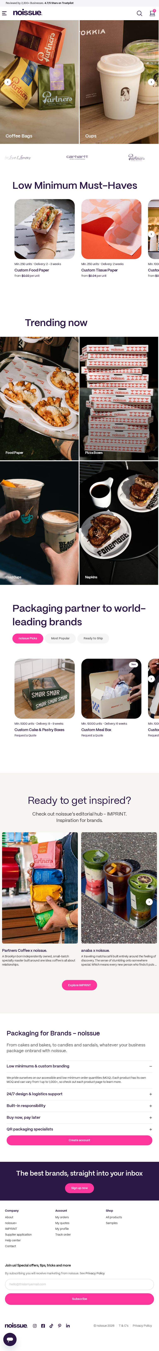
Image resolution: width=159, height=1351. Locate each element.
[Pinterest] (60, 1326)
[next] (151, 82)
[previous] (7, 82)
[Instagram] (35, 1326)
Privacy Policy (95, 1273)
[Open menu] (5, 13)
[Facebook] (43, 1326)
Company (12, 1210)
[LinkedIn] (68, 1326)
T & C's (123, 1325)
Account (61, 1210)
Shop (109, 1210)
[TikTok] (51, 1326)
